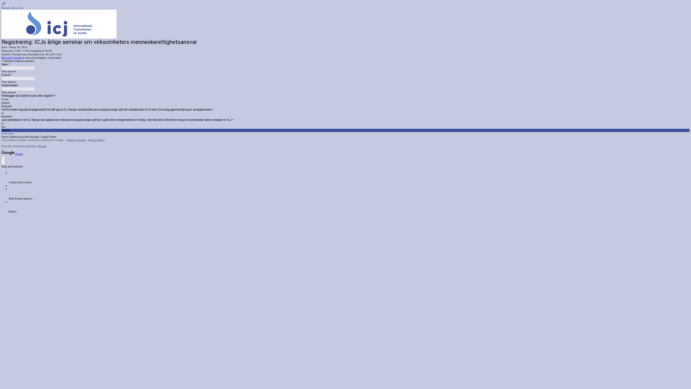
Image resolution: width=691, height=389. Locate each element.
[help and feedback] (3, 160)
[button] (345, 5)
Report (42, 146)
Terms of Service (76, 140)
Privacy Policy (96, 140)
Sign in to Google (11, 57)
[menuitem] (349, 177)
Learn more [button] (54, 57)
